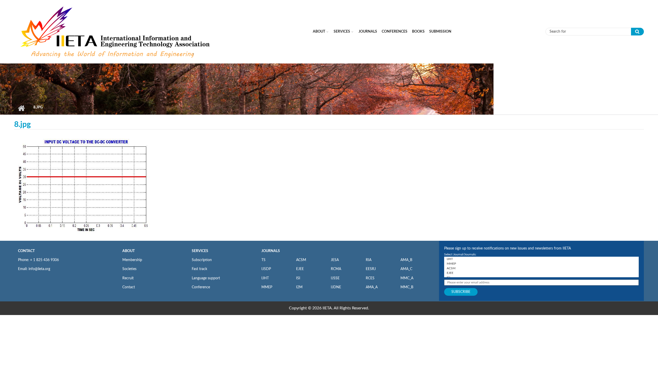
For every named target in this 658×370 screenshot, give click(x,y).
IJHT (265, 278)
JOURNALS (270, 251)
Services (342, 31)
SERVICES (200, 251)
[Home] (116, 31)
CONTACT (26, 251)
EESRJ (371, 269)
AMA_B (406, 260)
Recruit (128, 278)
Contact (128, 287)
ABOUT (128, 251)
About (319, 31)
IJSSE (335, 278)
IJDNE (336, 287)
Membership (132, 260)
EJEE (300, 269)
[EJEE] (541, 273)
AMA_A (372, 287)
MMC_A (406, 278)
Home (21, 108)
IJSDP (266, 269)
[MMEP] (541, 263)
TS (263, 260)
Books (418, 31)
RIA (368, 260)
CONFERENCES (394, 31)
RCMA (336, 269)
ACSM (301, 260)
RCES (370, 278)
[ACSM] (541, 268)
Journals (368, 31)
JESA (335, 260)
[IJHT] (541, 259)
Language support (206, 278)
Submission (440, 31)
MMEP (266, 287)
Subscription (202, 260)
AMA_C (406, 269)
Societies (129, 269)
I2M (299, 287)
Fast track (199, 269)
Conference (201, 287)
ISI (298, 278)
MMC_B (406, 287)
